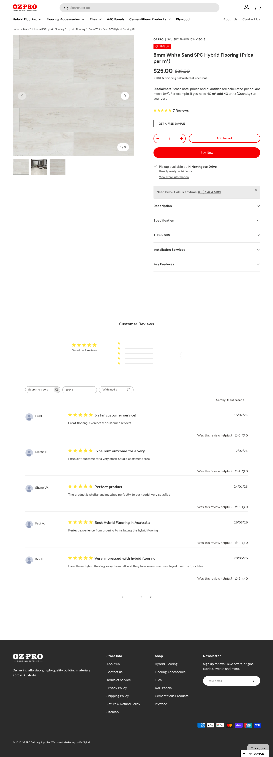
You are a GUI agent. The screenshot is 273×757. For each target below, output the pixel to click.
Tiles (93, 19)
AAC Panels (116, 19)
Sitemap (113, 712)
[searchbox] (39, 389)
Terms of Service (119, 680)
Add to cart (224, 138)
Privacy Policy (117, 688)
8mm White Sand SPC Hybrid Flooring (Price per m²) (113, 29)
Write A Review (194, 355)
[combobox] (139, 7)
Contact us (115, 672)
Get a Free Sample (172, 123)
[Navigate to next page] (151, 597)
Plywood (182, 19)
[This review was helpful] (236, 471)
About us (113, 664)
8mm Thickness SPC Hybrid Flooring (43, 29)
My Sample (256, 753)
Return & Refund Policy (123, 704)
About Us (230, 19)
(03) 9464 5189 (209, 192)
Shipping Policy (118, 696)
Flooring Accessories (63, 19)
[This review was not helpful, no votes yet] (243, 435)
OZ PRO (158, 39)
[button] (257, 7)
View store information (174, 177)
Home (16, 29)
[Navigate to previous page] (122, 597)
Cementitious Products (147, 19)
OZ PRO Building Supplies (36, 742)
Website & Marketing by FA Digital (70, 742)
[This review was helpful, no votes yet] (236, 435)
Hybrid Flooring (25, 19)
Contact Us (251, 19)
